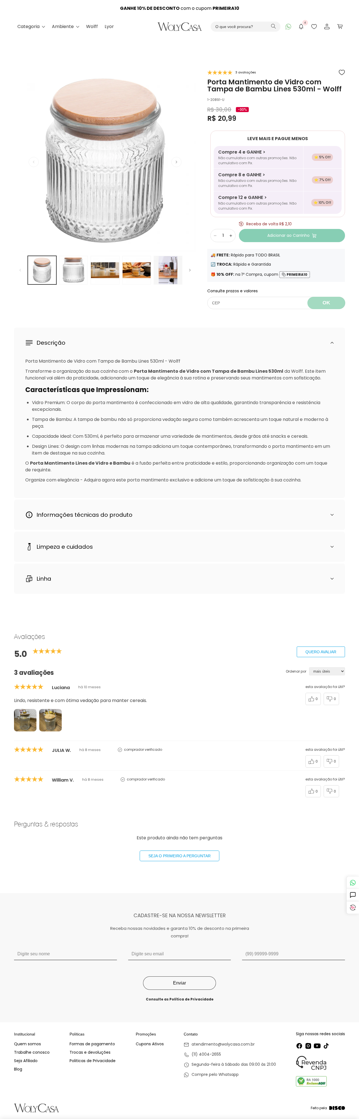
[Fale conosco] (352, 882)
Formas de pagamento (92, 1044)
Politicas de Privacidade (93, 1061)
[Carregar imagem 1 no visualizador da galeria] (42, 270)
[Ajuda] (352, 895)
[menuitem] (31, 27)
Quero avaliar (320, 652)
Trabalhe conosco (32, 1052)
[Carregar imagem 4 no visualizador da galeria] (136, 270)
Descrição (50, 343)
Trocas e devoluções (90, 1052)
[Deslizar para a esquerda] (34, 162)
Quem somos (27, 1044)
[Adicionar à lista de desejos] (342, 72)
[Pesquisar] (273, 27)
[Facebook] (299, 1045)
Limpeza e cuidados (64, 547)
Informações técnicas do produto (84, 515)
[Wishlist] (314, 27)
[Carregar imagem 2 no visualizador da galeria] (73, 270)
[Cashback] (352, 908)
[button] (340, 27)
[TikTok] (326, 1045)
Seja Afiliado (26, 1061)
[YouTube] (317, 1045)
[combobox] (246, 27)
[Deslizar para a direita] (176, 162)
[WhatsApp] (288, 27)
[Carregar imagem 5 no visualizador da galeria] (168, 270)
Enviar (179, 983)
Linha (43, 579)
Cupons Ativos (150, 1044)
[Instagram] (308, 1045)
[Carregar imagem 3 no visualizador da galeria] (105, 270)
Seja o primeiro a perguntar (179, 856)
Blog (18, 1069)
